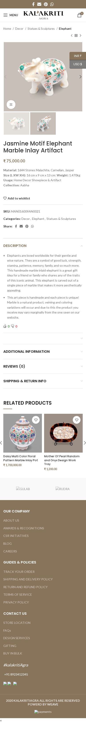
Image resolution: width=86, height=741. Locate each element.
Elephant (65, 28)
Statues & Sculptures (41, 28)
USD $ (75, 64)
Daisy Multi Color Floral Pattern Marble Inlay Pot (20, 458)
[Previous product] (71, 35)
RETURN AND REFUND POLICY (25, 587)
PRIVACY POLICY (16, 602)
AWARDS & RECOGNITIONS (23, 528)
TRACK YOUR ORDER (19, 571)
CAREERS (10, 551)
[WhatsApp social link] (52, 4)
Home (7, 28)
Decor (19, 28)
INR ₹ (75, 55)
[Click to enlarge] (11, 104)
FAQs (7, 630)
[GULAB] (23, 489)
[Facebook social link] (33, 4)
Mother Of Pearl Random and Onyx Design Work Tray (62, 460)
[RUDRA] (63, 489)
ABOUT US (11, 520)
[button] (1, 720)
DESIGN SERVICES (16, 638)
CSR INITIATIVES (16, 536)
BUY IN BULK (12, 653)
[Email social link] (39, 4)
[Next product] (80, 35)
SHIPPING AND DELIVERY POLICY (28, 579)
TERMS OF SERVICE (17, 594)
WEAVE (52, 704)
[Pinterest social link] (46, 4)
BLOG (7, 543)
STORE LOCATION (16, 623)
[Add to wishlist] (36, 420)
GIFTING (9, 646)
